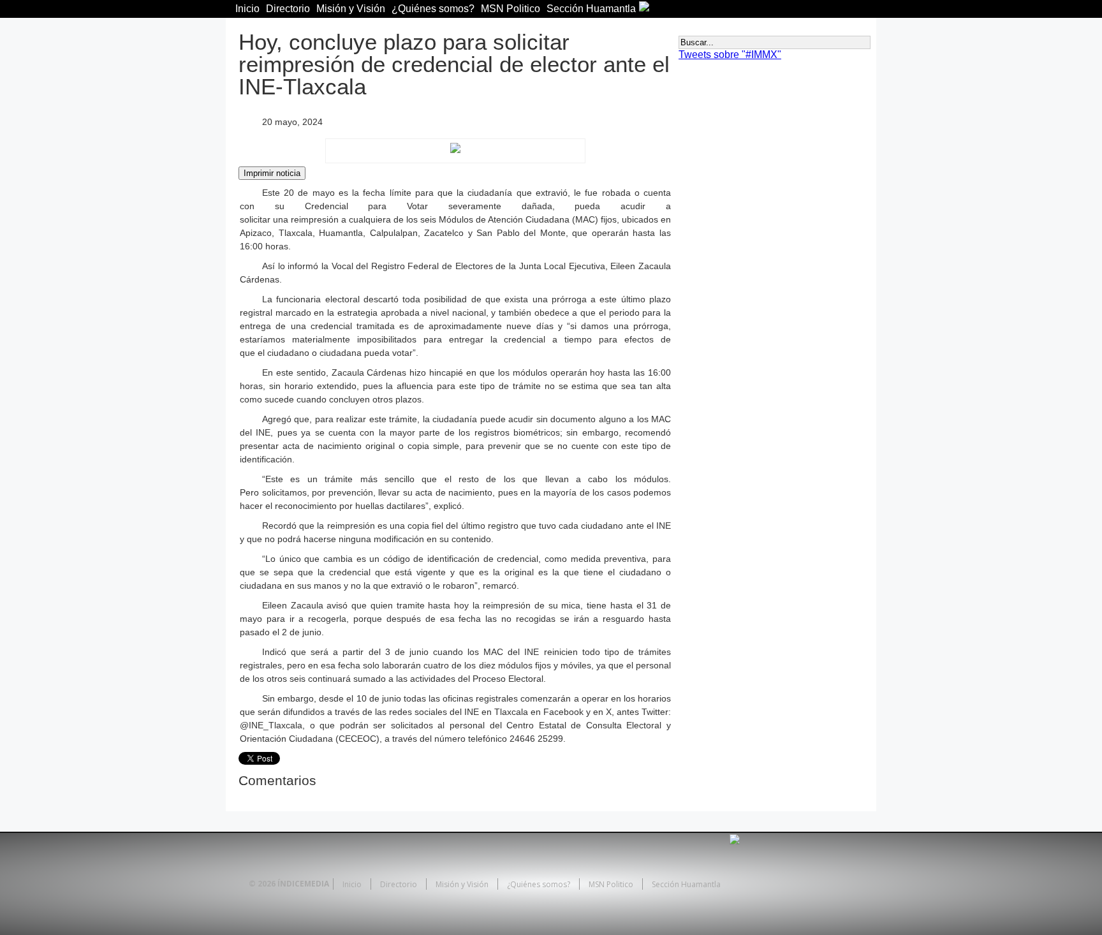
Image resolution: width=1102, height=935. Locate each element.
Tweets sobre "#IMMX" (730, 54)
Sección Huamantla (591, 8)
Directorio (288, 8)
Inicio (247, 8)
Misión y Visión (350, 8)
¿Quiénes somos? (433, 8)
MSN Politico (510, 8)
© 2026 (262, 883)
